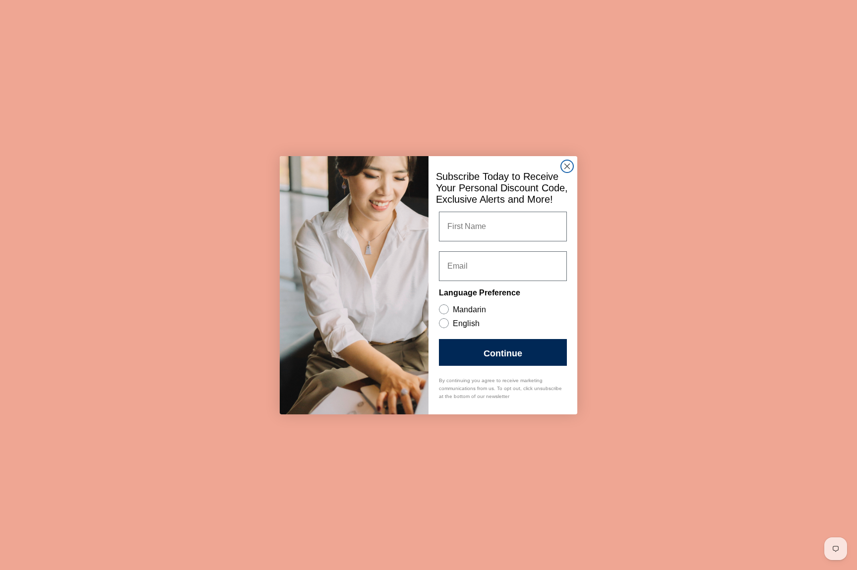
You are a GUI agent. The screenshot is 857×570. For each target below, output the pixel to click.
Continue (503, 352)
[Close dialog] (567, 166)
